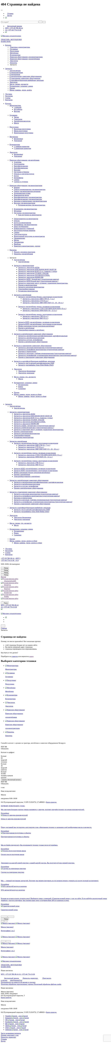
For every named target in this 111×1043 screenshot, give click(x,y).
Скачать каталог (11, 780)
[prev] (4, 917)
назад (31, 656)
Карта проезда (51, 802)
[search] (40, 21)
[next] (11, 917)
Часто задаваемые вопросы (11, 1033)
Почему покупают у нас (10, 1035)
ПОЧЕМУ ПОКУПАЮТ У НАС (13, 806)
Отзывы (4, 1039)
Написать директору (8, 1037)
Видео (3, 1041)
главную (14, 656)
